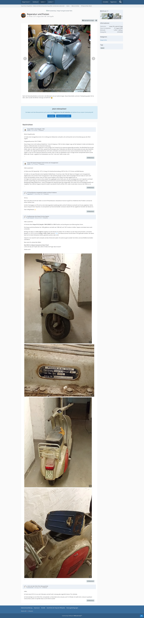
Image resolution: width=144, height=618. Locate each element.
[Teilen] (96, 20)
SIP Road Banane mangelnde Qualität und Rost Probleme (42, 192)
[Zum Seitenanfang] (141, 616)
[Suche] (120, 2)
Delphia (28, 130)
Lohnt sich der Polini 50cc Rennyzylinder (37, 586)
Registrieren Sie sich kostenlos (62, 112)
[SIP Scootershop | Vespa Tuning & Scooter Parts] (59, 10)
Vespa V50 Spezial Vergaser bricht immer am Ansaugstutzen (42, 162)
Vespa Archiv (103, 40)
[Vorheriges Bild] (25, 58)
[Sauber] (116, 16)
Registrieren (113, 2)
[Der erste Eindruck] (104, 16)
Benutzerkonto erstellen (63, 116)
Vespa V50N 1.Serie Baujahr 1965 (36, 129)
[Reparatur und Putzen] (110, 16)
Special (102, 48)
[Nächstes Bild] (93, 58)
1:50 (56, 233)
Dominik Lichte (30, 587)
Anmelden (105, 2)
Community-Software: (72, 615)
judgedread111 (30, 194)
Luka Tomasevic (30, 217)
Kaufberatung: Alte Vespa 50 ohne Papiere (38, 216)
